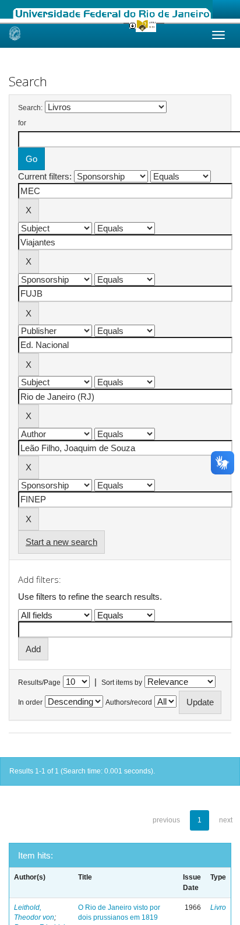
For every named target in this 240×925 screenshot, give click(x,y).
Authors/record (128, 702)
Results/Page (39, 682)
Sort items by (121, 682)
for (22, 123)
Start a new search (61, 542)
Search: (30, 108)
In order (30, 702)
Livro (218, 907)
